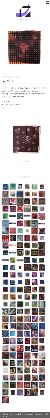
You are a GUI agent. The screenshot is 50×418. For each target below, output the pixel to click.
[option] (25, 140)
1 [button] (19, 167)
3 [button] (27, 167)
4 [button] (30, 167)
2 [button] (23, 167)
